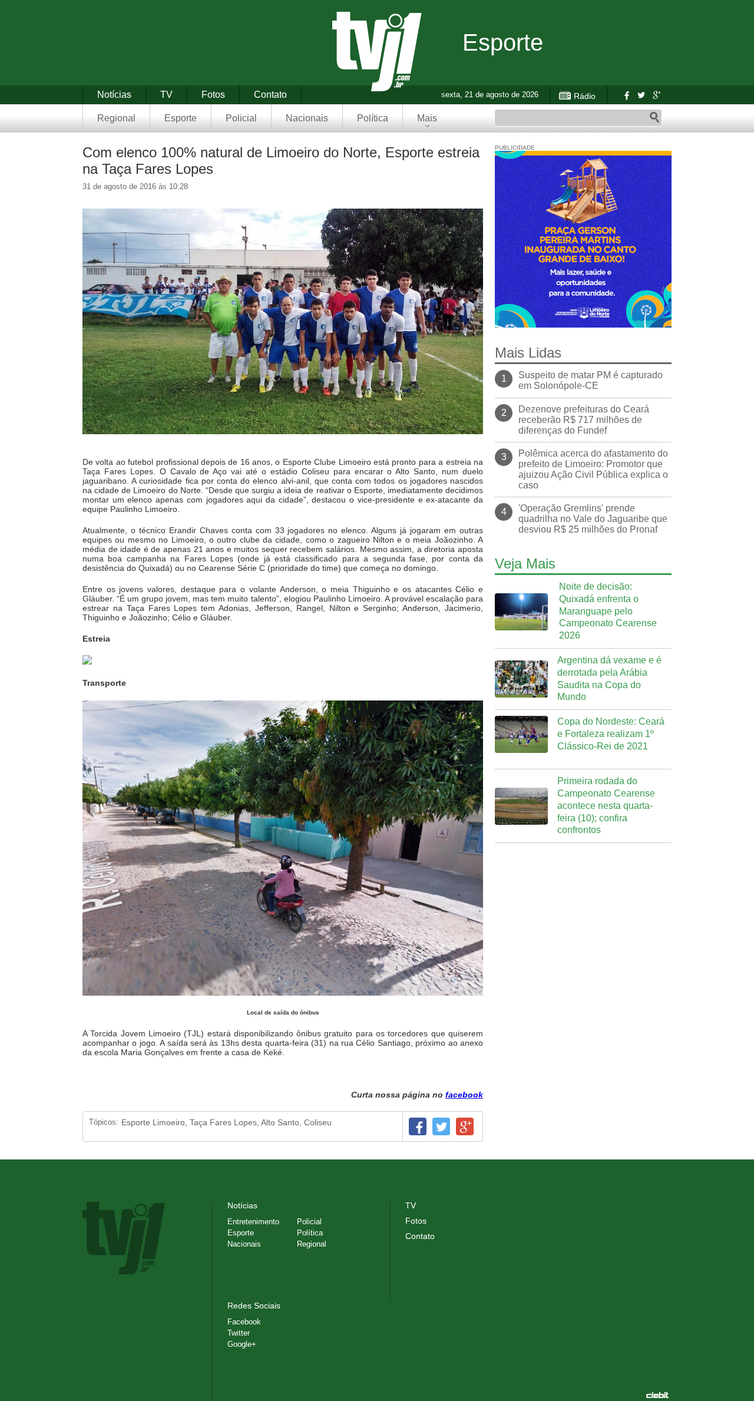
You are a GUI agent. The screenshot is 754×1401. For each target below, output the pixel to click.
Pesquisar (654, 118)
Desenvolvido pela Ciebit (657, 1395)
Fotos (213, 95)
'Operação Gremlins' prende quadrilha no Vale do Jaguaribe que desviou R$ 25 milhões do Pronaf (592, 518)
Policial (241, 118)
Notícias (114, 95)
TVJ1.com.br (377, 51)
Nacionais (307, 118)
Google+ (656, 95)
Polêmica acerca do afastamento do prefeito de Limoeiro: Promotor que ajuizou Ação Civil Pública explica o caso (593, 469)
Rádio (585, 96)
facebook (464, 1094)
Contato (270, 95)
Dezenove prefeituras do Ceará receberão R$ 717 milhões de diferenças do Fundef (583, 419)
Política (372, 118)
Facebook (625, 95)
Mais (427, 118)
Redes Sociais (253, 1305)
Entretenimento (253, 1221)
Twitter (641, 95)
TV (166, 95)
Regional (116, 118)
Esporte (180, 118)
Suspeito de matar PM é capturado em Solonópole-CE (590, 380)
